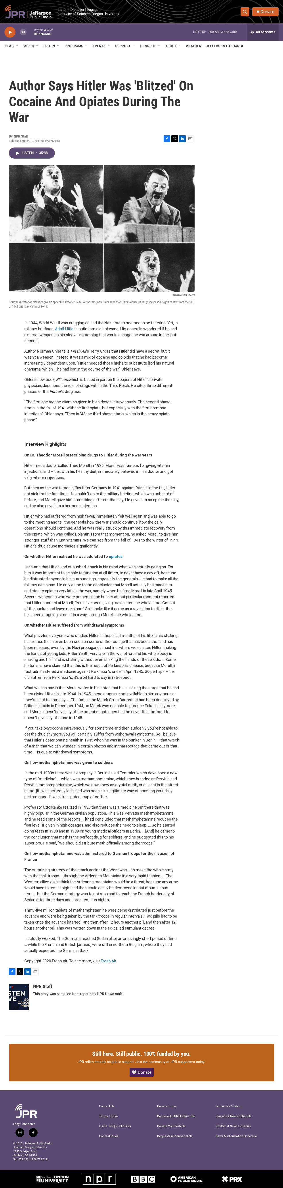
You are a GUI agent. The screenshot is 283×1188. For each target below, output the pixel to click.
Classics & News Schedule (234, 1116)
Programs (74, 46)
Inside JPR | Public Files (115, 1126)
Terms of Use (108, 1116)
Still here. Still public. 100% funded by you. (141, 1053)
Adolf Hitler (65, 328)
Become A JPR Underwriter (176, 1116)
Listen (49, 46)
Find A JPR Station (228, 1106)
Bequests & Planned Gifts (175, 1136)
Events (99, 46)
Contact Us (106, 1106)
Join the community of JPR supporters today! (170, 1062)
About (170, 46)
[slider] (30, 32)
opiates (115, 556)
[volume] (23, 32)
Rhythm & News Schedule (233, 1126)
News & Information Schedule (236, 1136)
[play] (9, 32)
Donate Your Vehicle (171, 1126)
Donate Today (167, 1106)
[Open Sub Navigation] (17, 46)
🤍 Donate (141, 1072)
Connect (148, 46)
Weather (193, 46)
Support (123, 46)
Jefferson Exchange (225, 46)
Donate (267, 11)
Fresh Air (108, 961)
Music (28, 46)
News (9, 46)
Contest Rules (109, 1136)
